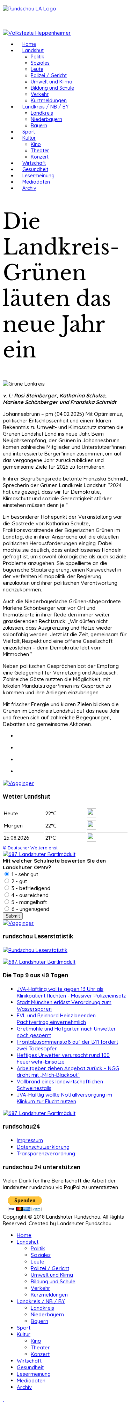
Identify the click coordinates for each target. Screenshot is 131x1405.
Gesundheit (35, 169)
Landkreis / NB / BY (45, 107)
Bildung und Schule (52, 88)
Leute (37, 69)
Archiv (29, 188)
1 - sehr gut (24, 874)
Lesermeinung (38, 175)
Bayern (39, 125)
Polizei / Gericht (49, 75)
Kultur (29, 138)
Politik (37, 57)
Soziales (40, 63)
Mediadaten (36, 182)
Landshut (33, 50)
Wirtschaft (34, 163)
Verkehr (40, 94)
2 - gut (18, 881)
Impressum (30, 1140)
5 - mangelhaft (28, 902)
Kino (36, 144)
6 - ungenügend (29, 909)
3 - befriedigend (30, 888)
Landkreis (42, 113)
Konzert (40, 157)
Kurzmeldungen (49, 100)
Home (29, 44)
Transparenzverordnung (46, 1153)
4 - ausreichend (29, 895)
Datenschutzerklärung (43, 1147)
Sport (28, 132)
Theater (40, 150)
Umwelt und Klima (51, 82)
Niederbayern (46, 119)
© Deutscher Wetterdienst (30, 847)
